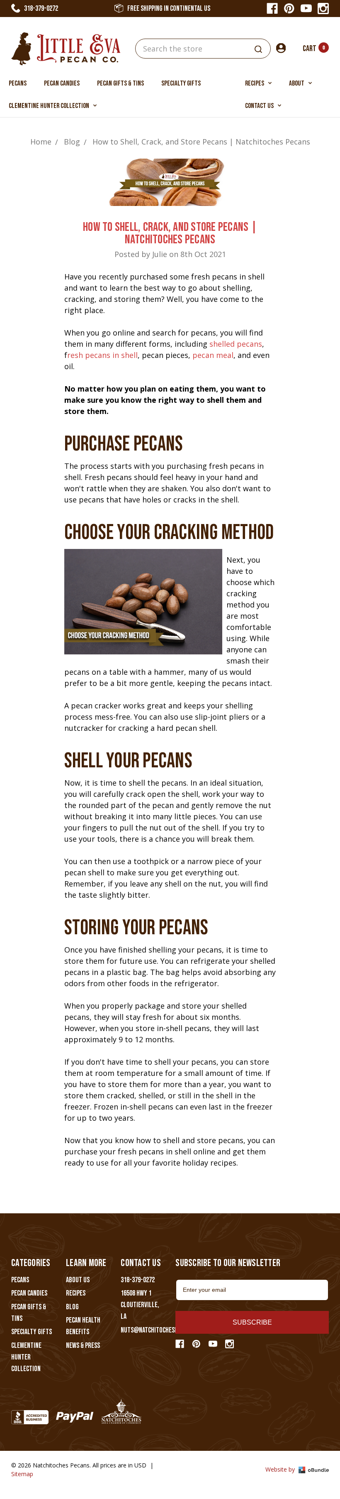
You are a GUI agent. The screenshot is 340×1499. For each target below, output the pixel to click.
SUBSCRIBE (252, 1322)
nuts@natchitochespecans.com (162, 1330)
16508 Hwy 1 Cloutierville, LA (140, 1305)
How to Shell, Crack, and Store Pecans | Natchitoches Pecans (170, 233)
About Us (78, 1280)
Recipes (255, 83)
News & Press (83, 1345)
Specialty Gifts (181, 83)
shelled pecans (235, 344)
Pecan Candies (62, 83)
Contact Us (260, 106)
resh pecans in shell (102, 355)
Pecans (18, 83)
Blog (72, 1307)
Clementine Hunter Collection (49, 106)
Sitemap (22, 1474)
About (297, 83)
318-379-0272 (41, 8)
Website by (280, 1469)
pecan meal (212, 355)
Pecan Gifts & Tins (120, 83)
